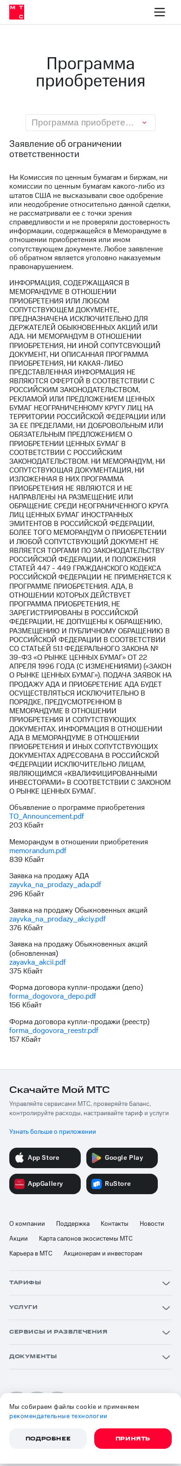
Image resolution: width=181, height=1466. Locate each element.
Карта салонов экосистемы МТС (86, 1238)
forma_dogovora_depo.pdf (52, 996)
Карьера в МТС (30, 1253)
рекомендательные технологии (58, 1416)
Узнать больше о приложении (52, 1132)
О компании (27, 1224)
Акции (18, 1238)
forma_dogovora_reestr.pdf (53, 1031)
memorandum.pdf (37, 851)
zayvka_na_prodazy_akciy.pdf (57, 919)
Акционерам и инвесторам (103, 1253)
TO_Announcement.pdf (46, 816)
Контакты (115, 1224)
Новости (152, 1224)
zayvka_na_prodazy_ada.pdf (55, 885)
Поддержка (73, 1224)
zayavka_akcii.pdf (37, 962)
